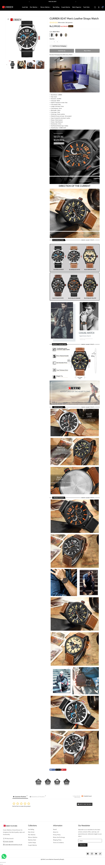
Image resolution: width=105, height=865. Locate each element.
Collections (32, 825)
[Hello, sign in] (98, 7)
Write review (61, 22)
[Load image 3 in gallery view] (31, 64)
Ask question (69, 22)
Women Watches (45, 7)
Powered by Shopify (59, 859)
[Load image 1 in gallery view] (12, 64)
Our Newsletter (84, 825)
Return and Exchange (59, 837)
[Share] (2, 862)
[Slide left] (6, 64)
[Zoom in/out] (5, 862)
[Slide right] (46, 64)
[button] (34, 7)
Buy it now (87, 50)
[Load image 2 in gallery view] (21, 64)
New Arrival (31, 832)
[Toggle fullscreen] (3, 862)
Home (4, 12)
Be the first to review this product (22, 806)
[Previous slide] (29, 1)
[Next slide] (76, 1)
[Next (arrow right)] (2, 864)
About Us (55, 832)
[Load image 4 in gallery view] (40, 64)
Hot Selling (31, 829)
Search (55, 829)
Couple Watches (32, 845)
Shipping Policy (57, 840)
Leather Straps (32, 842)
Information (57, 825)
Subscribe (83, 845)
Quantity (52, 39)
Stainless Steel (32, 840)
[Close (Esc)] (0, 862)
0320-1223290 (9, 841)
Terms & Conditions (58, 842)
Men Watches (33, 7)
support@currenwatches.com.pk (13, 844)
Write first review (85, 804)
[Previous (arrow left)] (0, 864)
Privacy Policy (56, 834)
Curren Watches (49, 859)
